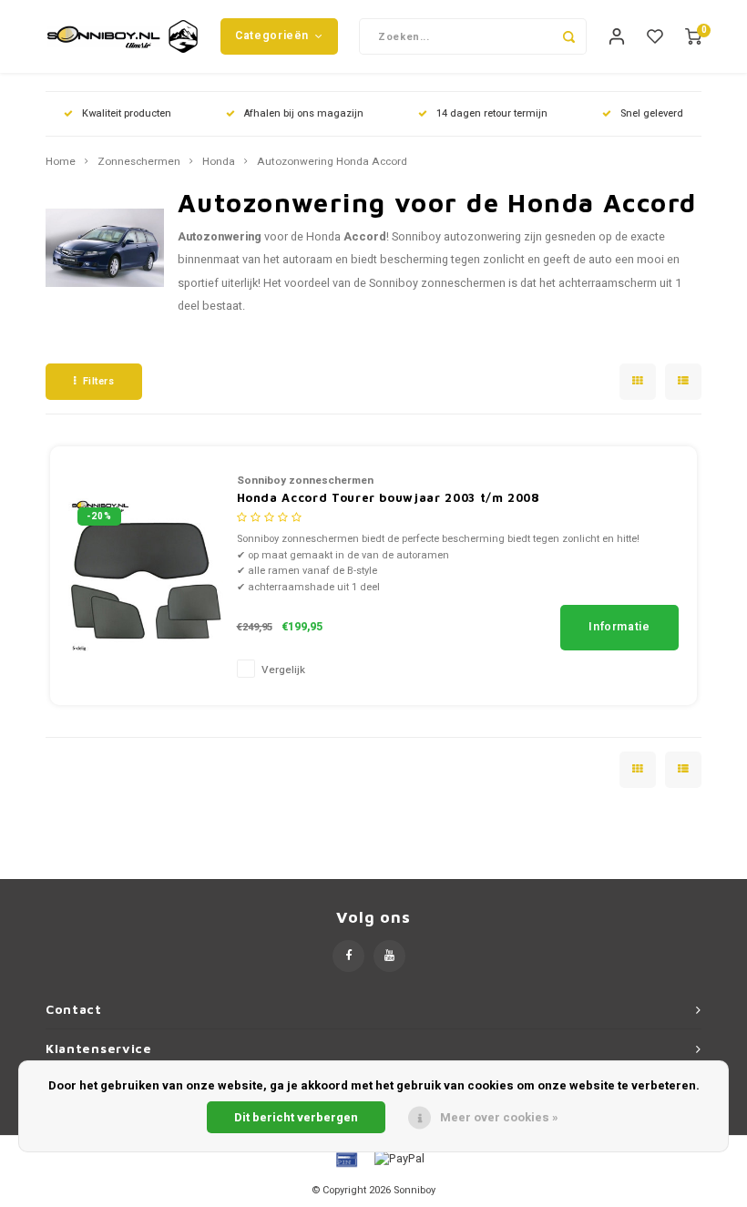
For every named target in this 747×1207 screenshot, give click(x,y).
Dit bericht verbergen (296, 1117)
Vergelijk (283, 670)
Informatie (619, 627)
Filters (99, 381)
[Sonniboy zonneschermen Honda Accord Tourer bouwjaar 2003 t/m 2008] (145, 574)
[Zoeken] (568, 36)
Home (61, 162)
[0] (693, 37)
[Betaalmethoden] (345, 1158)
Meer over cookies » (499, 1117)
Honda (218, 162)
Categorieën (272, 35)
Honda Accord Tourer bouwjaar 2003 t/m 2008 (388, 497)
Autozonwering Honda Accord (332, 162)
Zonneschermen (138, 162)
